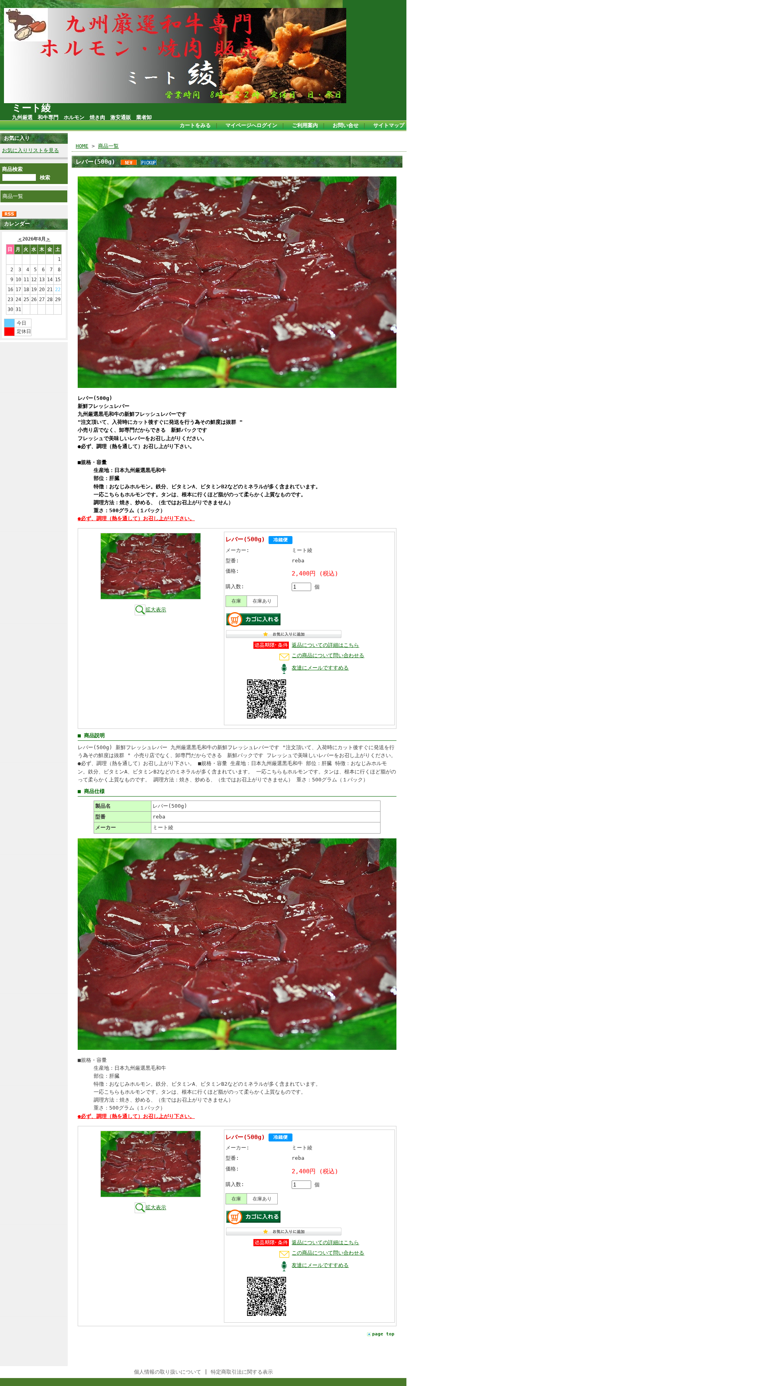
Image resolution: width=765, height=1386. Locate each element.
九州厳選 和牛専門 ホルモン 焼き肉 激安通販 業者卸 (82, 117)
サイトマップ (388, 125)
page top (383, 1334)
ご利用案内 (305, 125)
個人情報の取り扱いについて (167, 1372)
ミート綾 (31, 108)
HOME (82, 146)
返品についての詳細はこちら (325, 645)
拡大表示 (155, 610)
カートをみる (195, 125)
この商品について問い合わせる (328, 655)
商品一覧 (12, 196)
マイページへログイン (251, 125)
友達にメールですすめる (320, 668)
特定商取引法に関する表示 (242, 1372)
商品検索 (12, 169)
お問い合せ (346, 125)
